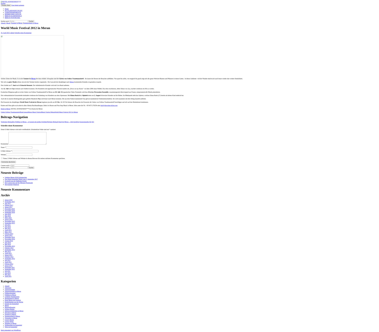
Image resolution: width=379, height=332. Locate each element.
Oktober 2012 (9, 257)
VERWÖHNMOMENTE (13, 12)
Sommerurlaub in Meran (30, 23)
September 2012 (10, 258)
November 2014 (10, 239)
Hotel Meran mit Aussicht (13, 300)
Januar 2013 (8, 255)
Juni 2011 (8, 273)
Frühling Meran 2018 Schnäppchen (16, 177)
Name (3, 147)
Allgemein (8, 288)
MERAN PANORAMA (12, 18)
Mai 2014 (8, 244)
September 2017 (10, 202)
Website (3, 154)
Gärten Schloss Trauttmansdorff (11, 112)
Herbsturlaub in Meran (12, 298)
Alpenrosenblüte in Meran (13, 291)
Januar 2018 (8, 200)
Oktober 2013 (9, 248)
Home (7, 9)
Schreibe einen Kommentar (23, 33)
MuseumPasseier (10, 307)
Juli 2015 (7, 225)
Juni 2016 (8, 214)
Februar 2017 (9, 205)
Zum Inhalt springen (17, 5)
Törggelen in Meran (11, 318)
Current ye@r (6, 165)
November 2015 (10, 221)
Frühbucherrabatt (10, 293)
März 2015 (8, 232)
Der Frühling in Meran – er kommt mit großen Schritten (24, 122)
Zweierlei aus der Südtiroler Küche (16, 181)
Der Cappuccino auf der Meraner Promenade (19, 183)
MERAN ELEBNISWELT (13, 16)
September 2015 (10, 223)
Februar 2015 (9, 234)
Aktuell (3, 23)
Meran (8, 23)
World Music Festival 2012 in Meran (66, 112)
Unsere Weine (9, 321)
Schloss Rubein (9, 309)
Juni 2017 (8, 203)
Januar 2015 (8, 235)
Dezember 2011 (10, 267)
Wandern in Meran (10, 323)
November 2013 (10, 246)
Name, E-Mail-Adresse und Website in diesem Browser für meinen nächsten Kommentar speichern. (34, 158)
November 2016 (10, 210)
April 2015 (8, 230)
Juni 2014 (8, 242)
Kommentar (4, 144)
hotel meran (24, 112)
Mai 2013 (8, 251)
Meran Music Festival (34, 112)
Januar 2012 (8, 266)
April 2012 (8, 262)
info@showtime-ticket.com (109, 105)
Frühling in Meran (10, 295)
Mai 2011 (8, 274)
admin (12, 33)
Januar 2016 (8, 219)
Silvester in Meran (10, 313)
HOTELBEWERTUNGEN (13, 10)
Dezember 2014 (10, 237)
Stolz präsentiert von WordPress (11, 330)
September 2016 (10, 212)
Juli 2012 (7, 260)
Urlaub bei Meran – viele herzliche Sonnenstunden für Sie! (70, 122)
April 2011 (8, 276)
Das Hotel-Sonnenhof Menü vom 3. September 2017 (21, 179)
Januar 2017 (8, 207)
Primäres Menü (6, 5)
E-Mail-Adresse (6, 151)
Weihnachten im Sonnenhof (13, 325)
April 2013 (8, 253)
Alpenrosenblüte (10, 289)
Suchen (3, 3)
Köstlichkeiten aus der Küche (14, 302)
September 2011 (10, 269)
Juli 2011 (7, 271)
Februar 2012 (9, 264)
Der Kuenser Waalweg (12, 184)
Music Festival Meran (48, 112)
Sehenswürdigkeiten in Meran (14, 311)
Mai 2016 (8, 216)
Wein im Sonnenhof (11, 327)
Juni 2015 (8, 226)
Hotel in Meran (5, 109)
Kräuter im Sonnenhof (12, 304)
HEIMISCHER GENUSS (13, 14)
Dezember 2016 (10, 209)
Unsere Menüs (9, 320)
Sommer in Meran (16, 23)
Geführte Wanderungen (12, 297)
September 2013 (10, 250)
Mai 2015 (8, 228)
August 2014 (9, 241)
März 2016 (8, 218)
